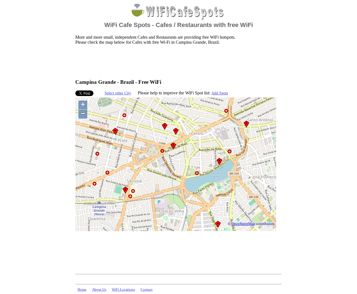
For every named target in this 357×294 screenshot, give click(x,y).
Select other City (118, 93)
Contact (147, 289)
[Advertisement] (176, 61)
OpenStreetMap (243, 224)
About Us (99, 289)
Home (82, 289)
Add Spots (219, 93)
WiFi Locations (123, 289)
